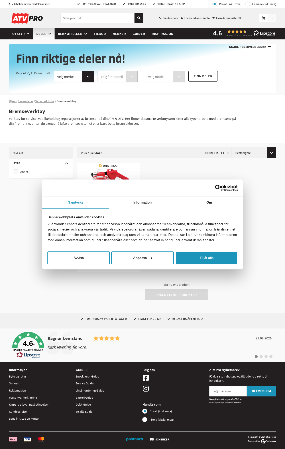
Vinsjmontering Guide (90, 390)
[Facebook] (174, 377)
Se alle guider (85, 412)
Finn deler (203, 76)
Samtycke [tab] (75, 202)
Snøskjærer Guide (87, 376)
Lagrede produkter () (228, 18)
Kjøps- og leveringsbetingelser (29, 404)
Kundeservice (170, 18)
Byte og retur (17, 376)
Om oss (14, 383)
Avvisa (78, 258)
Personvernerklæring (23, 398)
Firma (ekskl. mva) (264, 4)
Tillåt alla (207, 258)
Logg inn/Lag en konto (197, 18)
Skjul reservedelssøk (247, 47)
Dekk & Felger (70, 33)
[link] (142, 345)
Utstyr (18, 33)
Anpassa (140, 258)
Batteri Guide (84, 398)
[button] (242, 33)
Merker (119, 33)
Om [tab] (209, 202)
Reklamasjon (17, 390)
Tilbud (100, 33)
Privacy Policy (216, 402)
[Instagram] (174, 388)
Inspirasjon (163, 33)
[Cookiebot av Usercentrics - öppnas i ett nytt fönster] (218, 188)
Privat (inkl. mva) (230, 4)
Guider (138, 33)
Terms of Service (233, 402)
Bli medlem (261, 391)
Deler (41, 33)
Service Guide (85, 383)
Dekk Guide (83, 404)
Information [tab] (142, 202)
